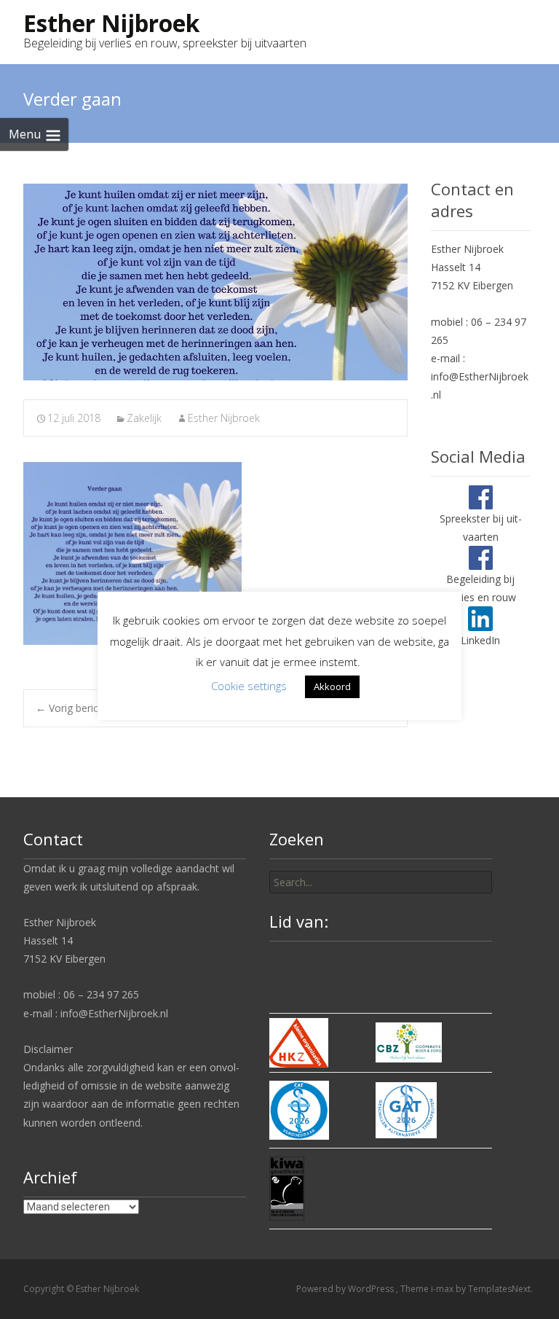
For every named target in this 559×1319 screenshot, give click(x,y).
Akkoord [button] (332, 686)
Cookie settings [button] (249, 685)
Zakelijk (144, 418)
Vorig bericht (72, 708)
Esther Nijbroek (224, 418)
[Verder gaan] (215, 282)
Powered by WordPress (346, 1289)
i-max (443, 1289)
